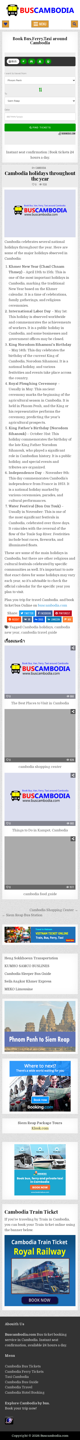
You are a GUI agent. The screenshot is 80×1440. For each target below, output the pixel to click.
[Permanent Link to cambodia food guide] (40, 863)
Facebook (46, 613)
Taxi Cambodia (17, 1377)
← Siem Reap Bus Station (22, 915)
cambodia (40, 168)
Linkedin (55, 619)
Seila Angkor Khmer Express (28, 981)
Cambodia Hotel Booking (25, 1392)
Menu (42, 24)
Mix (69, 619)
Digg (40, 619)
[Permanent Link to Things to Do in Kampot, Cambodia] (40, 799)
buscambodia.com (52, 605)
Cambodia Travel (18, 1387)
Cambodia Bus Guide (21, 1382)
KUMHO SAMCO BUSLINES (27, 966)
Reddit (15, 619)
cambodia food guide (40, 894)
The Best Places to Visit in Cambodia (40, 703)
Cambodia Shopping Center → (54, 910)
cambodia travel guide (39, 632)
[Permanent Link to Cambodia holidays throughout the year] (40, 213)
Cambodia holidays (37, 627)
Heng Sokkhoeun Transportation (31, 958)
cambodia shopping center (40, 767)
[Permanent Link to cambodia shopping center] (40, 735)
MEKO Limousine (19, 989)
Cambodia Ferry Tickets (24, 1372)
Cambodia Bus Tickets (23, 1366)
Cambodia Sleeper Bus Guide (28, 974)
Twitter (28, 613)
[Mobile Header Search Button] (74, 23)
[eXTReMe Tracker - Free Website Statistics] (9, 1423)
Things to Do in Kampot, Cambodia (40, 830)
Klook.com (40, 1128)
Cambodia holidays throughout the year (40, 176)
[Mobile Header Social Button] (5, 23)
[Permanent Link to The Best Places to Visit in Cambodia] (40, 672)
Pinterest (64, 613)
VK (29, 619)
